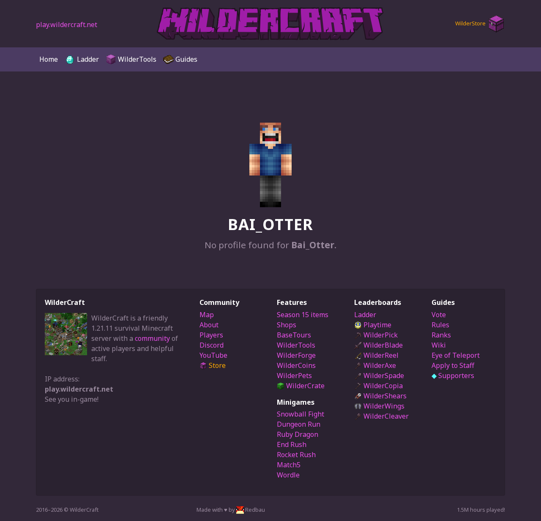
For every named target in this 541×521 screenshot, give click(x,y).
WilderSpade (383, 375)
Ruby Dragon (297, 434)
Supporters (453, 375)
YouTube (213, 355)
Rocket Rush (296, 454)
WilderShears (384, 395)
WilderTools (136, 59)
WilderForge (296, 355)
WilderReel (380, 355)
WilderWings (383, 406)
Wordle (288, 475)
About (209, 324)
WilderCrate (304, 385)
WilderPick (380, 335)
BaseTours (294, 335)
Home (48, 59)
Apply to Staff (453, 365)
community (152, 338)
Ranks (441, 335)
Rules (440, 324)
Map (206, 314)
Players (211, 335)
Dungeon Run (298, 424)
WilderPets (294, 375)
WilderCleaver (385, 416)
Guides (185, 59)
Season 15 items (302, 314)
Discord (211, 345)
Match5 (289, 464)
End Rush (291, 444)
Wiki (439, 345)
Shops (286, 324)
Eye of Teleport (456, 355)
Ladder (87, 59)
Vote (439, 314)
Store (216, 365)
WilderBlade (382, 345)
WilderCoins (296, 365)
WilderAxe (379, 365)
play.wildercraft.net (66, 24)
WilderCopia (382, 385)
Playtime (376, 324)
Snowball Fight (300, 414)
